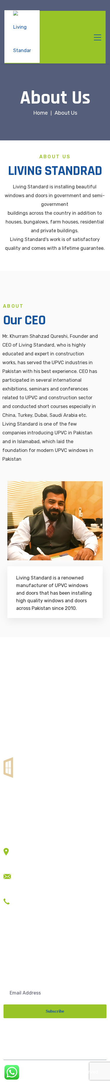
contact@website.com (41, 874)
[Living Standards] (22, 36)
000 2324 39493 (34, 907)
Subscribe (55, 1011)
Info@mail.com (32, 882)
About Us (14, 949)
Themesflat (29, 1072)
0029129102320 (34, 898)
